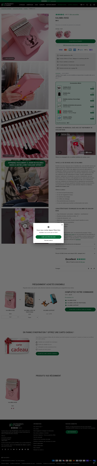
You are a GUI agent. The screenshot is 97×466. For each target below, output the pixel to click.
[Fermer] (62, 225)
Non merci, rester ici (48, 240)
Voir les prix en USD (48, 237)
